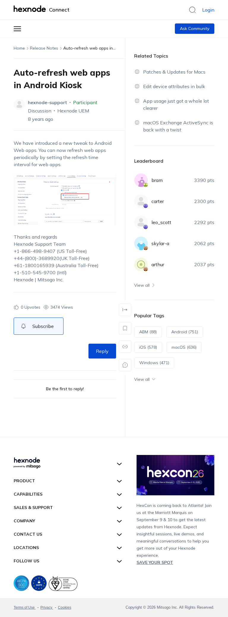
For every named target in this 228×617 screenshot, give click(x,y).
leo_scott (161, 222)
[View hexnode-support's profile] (19, 104)
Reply (102, 351)
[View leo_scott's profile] (141, 222)
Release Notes (44, 48)
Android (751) (184, 331)
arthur (157, 264)
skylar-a (160, 243)
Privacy (46, 607)
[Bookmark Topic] (125, 328)
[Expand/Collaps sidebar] (125, 310)
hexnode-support (47, 102)
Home (19, 48)
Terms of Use (25, 607)
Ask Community (194, 28)
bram (157, 180)
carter (157, 201)
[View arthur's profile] (141, 264)
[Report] (125, 365)
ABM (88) (148, 331)
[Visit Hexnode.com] (31, 8)
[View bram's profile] (141, 180)
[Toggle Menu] (17, 28)
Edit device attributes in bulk (174, 86)
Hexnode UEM (73, 111)
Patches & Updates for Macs (174, 72)
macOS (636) (184, 347)
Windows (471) (154, 362)
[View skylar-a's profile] (141, 243)
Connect (59, 9)
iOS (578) (148, 347)
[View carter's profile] (141, 201)
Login (208, 10)
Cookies (64, 607)
